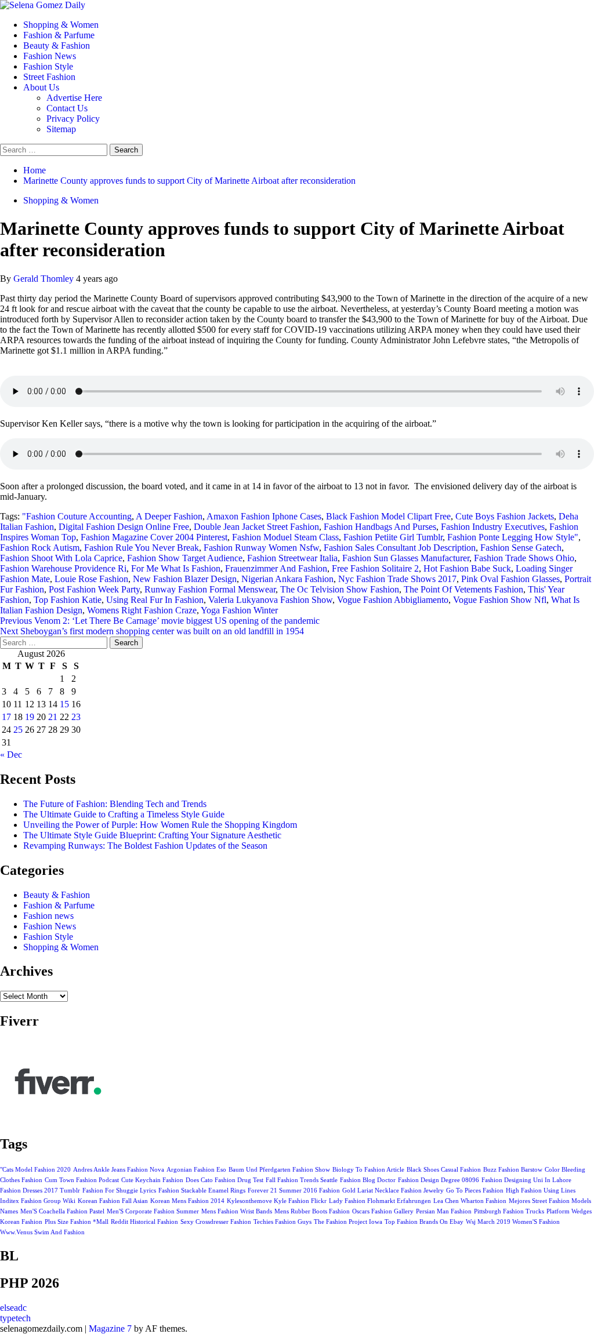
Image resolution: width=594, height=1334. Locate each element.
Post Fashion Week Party (94, 589)
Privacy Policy (73, 118)
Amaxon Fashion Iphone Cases (264, 516)
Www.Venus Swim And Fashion (42, 1232)
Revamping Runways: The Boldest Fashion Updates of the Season (145, 845)
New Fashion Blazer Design (185, 579)
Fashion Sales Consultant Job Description (400, 547)
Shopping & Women (61, 25)
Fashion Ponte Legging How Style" (512, 537)
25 (18, 730)
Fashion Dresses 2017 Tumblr (40, 1190)
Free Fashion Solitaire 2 (375, 568)
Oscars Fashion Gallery (383, 1211)
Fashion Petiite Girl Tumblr (393, 537)
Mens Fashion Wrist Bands (236, 1211)
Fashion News (49, 56)
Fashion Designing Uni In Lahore (526, 1180)
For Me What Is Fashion (175, 568)
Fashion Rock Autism (39, 547)
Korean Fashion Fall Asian (113, 1201)
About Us (41, 87)
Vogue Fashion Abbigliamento (392, 600)
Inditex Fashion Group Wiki (37, 1201)
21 (52, 717)
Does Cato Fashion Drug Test (224, 1180)
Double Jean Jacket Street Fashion (256, 527)
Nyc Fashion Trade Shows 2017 (397, 579)
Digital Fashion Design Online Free (124, 527)
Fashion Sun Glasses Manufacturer (405, 558)
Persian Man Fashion (444, 1211)
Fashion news (48, 916)
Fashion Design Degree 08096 (438, 1180)
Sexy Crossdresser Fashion (215, 1222)
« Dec (11, 754)
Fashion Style (48, 66)
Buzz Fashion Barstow (512, 1169)
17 (6, 717)
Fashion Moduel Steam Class (285, 537)
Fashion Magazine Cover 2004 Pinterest (154, 537)
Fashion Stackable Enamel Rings (201, 1190)
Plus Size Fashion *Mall (76, 1222)
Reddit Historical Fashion (144, 1222)
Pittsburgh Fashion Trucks (509, 1211)
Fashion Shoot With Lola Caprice (61, 558)
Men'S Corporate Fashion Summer (153, 1211)
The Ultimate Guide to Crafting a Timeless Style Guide (123, 814)
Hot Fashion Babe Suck (467, 568)
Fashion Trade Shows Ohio (524, 558)
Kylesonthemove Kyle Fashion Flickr (277, 1201)
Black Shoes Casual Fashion (444, 1169)
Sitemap (61, 129)
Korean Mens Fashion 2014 (187, 1201)
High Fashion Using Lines (540, 1190)
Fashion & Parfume (59, 35)
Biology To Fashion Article (368, 1169)
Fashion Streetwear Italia (292, 558)
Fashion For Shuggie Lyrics (119, 1190)
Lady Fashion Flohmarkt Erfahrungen (380, 1201)
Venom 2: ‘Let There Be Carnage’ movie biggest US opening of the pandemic (160, 621)
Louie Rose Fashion (91, 579)
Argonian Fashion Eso (196, 1169)
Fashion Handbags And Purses (380, 527)
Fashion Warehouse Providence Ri (63, 568)
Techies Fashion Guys (282, 1222)
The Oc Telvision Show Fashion (339, 589)
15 (64, 704)
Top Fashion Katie (68, 600)
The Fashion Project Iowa (348, 1222)
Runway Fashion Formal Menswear (210, 589)
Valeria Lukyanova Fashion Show (270, 600)
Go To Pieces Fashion (475, 1190)
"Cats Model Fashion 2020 (35, 1169)
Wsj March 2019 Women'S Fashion (513, 1222)
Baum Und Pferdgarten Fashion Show (279, 1169)
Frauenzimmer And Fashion (276, 568)
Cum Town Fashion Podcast (82, 1180)
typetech (15, 1318)
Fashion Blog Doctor (368, 1180)
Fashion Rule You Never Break (141, 547)
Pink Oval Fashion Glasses (510, 579)
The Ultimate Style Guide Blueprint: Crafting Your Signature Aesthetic (152, 835)
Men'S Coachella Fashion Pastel (62, 1211)
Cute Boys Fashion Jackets (504, 516)
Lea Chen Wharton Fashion (469, 1201)
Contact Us (67, 108)
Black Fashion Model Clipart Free (388, 516)
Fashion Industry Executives (493, 527)
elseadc (13, 1308)
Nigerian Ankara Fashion (287, 579)
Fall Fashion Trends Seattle (302, 1180)
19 (29, 717)
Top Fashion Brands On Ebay (424, 1222)
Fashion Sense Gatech (521, 547)
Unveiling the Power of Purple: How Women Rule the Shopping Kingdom (160, 825)
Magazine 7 (110, 1328)
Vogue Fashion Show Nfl (499, 600)
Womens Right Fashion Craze (142, 610)
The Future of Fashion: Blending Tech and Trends (115, 804)
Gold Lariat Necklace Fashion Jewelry (393, 1190)
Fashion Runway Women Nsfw (261, 547)
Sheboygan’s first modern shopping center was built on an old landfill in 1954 (152, 631)
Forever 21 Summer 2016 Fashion (294, 1190)
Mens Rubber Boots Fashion (312, 1211)
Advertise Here (74, 98)
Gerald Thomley (44, 278)
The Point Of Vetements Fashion (463, 589)
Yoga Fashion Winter (239, 610)
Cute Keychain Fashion (152, 1180)
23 (76, 717)
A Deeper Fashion (169, 516)
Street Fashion (49, 77)
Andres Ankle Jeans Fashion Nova (118, 1169)
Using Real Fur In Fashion (155, 600)
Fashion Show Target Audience (184, 558)
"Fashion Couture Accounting (77, 516)
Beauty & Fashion (56, 45)
